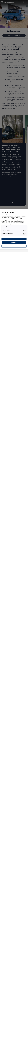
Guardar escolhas (14, 242)
